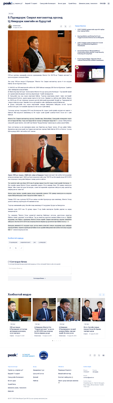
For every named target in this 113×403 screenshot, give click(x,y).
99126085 (95, 372)
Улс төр (11, 13)
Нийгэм (35, 381)
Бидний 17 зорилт (31, 3)
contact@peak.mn (88, 377)
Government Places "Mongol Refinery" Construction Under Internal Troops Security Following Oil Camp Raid (91, 52)
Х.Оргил (12, 335)
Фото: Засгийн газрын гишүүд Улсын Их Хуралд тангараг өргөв (92, 329)
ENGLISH (103, 3)
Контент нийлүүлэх (65, 377)
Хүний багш (72, 3)
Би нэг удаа (62, 3)
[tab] (52, 340)
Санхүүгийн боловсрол (47, 3)
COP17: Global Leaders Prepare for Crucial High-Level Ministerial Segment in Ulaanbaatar (90, 44)
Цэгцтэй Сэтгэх (38, 373)
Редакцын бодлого (64, 370)
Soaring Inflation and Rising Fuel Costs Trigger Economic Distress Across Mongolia (91, 36)
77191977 (86, 372)
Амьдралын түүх (38, 370)
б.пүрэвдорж (13, 242)
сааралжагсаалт (25, 242)
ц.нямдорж (42, 242)
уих (35, 242)
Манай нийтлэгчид (64, 373)
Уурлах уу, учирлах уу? (15, 3)
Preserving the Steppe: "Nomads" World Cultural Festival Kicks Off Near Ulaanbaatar (91, 59)
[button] (108, 3)
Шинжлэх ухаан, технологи (88, 3)
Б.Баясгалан (16, 25)
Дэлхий (35, 377)
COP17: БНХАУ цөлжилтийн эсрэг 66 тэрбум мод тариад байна (91, 30)
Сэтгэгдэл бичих (38, 278)
